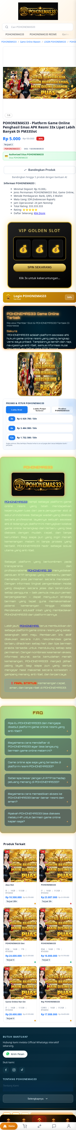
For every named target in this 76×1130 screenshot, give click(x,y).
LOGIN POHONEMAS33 (55, 41)
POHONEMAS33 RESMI (43, 34)
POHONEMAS (29, 626)
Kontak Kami (10, 1091)
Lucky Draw (16, 410)
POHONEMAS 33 (40, 570)
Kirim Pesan (17, 1054)
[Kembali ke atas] (69, 1106)
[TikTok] (22, 1070)
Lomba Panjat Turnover (39, 410)
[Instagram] (14, 1070)
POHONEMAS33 (14, 34)
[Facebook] (6, 1070)
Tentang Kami (11, 1086)
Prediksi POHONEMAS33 (62, 410)
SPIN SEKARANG (40, 267)
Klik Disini (39, 213)
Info (69, 297)
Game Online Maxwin (30, 41)
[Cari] (6, 27)
